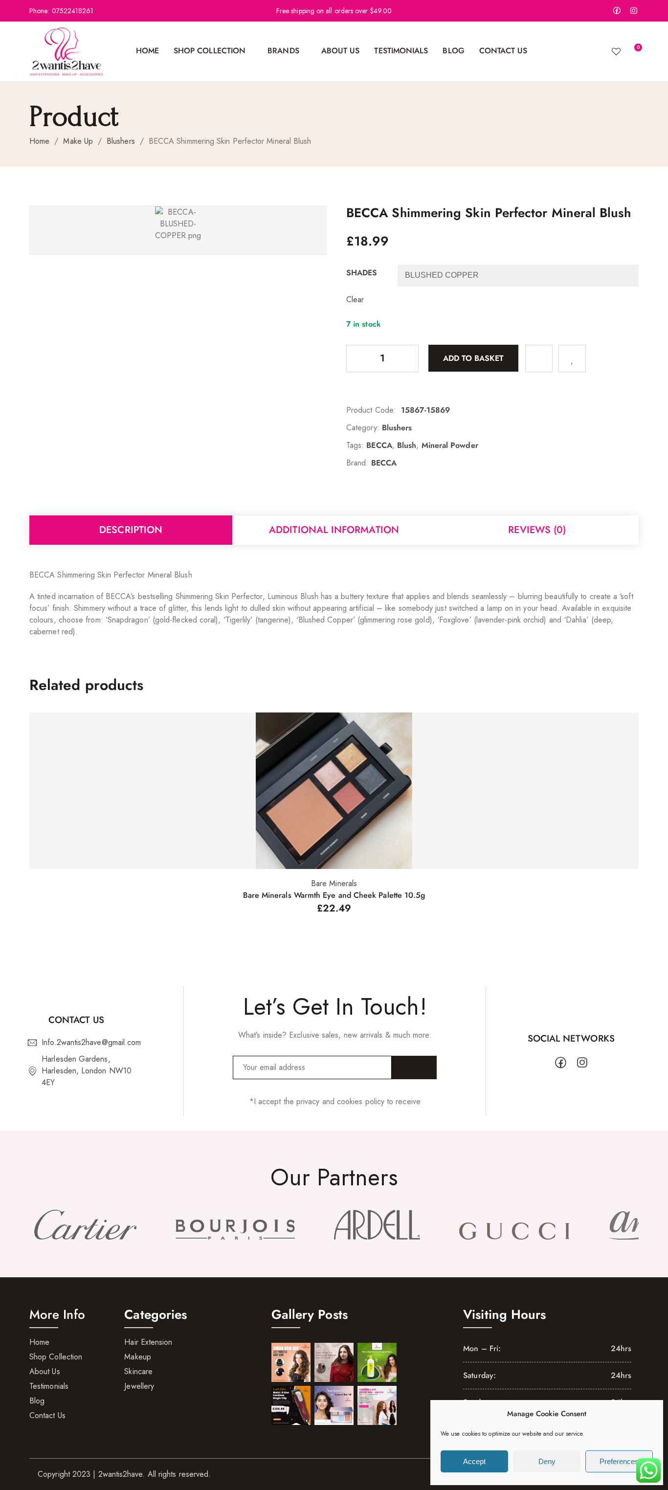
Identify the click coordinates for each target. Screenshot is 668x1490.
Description (130, 530)
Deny (547, 1461)
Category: (362, 427)
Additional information (334, 530)
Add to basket (473, 357)
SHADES (361, 272)
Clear (355, 299)
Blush (406, 445)
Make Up (78, 141)
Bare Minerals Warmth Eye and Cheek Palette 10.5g (334, 895)
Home (39, 141)
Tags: (355, 445)
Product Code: (371, 410)
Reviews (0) (537, 530)
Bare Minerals (334, 883)
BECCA (379, 445)
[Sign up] (414, 1067)
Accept (474, 1461)
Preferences (619, 1461)
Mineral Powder (450, 445)
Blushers (121, 141)
